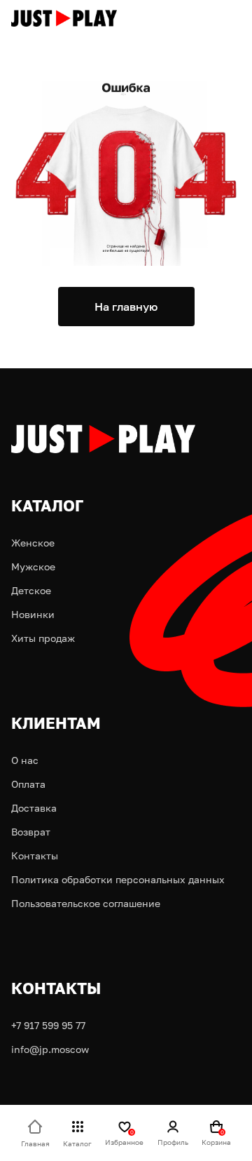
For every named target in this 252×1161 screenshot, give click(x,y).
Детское (31, 590)
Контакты (34, 855)
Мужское (33, 566)
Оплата (28, 784)
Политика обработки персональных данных (118, 879)
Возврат (30, 832)
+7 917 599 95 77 (48, 1025)
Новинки (33, 614)
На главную (126, 307)
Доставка (34, 808)
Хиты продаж (43, 638)
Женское (33, 543)
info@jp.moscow (50, 1049)
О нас (24, 760)
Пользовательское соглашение (85, 903)
